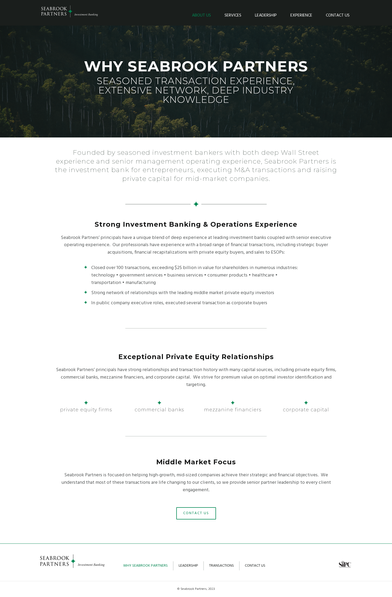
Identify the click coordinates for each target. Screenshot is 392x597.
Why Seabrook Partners (145, 566)
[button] (196, 513)
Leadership (266, 15)
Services (233, 15)
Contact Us (338, 15)
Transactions (221, 566)
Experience (301, 15)
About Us (201, 15)
